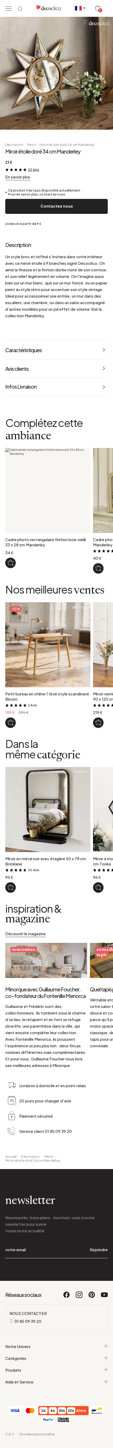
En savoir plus (17, 176)
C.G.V (9, 1434)
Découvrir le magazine (25, 933)
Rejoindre (99, 1249)
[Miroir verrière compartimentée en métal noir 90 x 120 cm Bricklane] (98, 722)
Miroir (31, 145)
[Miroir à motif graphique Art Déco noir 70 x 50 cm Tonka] (98, 887)
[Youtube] (104, 1297)
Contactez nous (56, 205)
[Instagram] (79, 1297)
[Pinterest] (92, 1297)
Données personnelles (37, 1434)
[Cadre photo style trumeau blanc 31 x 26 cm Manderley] (98, 568)
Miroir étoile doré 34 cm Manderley (66, 145)
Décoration (14, 145)
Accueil (11, 1157)
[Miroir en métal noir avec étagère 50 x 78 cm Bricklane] (10, 887)
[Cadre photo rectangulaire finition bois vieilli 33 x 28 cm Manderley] (10, 563)
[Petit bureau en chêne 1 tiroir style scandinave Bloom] (10, 722)
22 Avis (33, 170)
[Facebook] (66, 1297)
